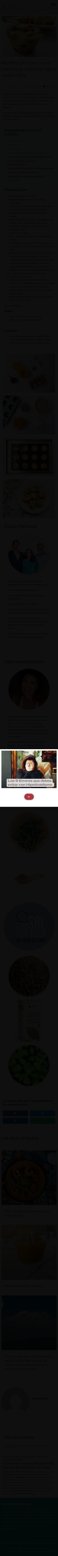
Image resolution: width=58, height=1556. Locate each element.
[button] (54, 753)
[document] (29, 778)
